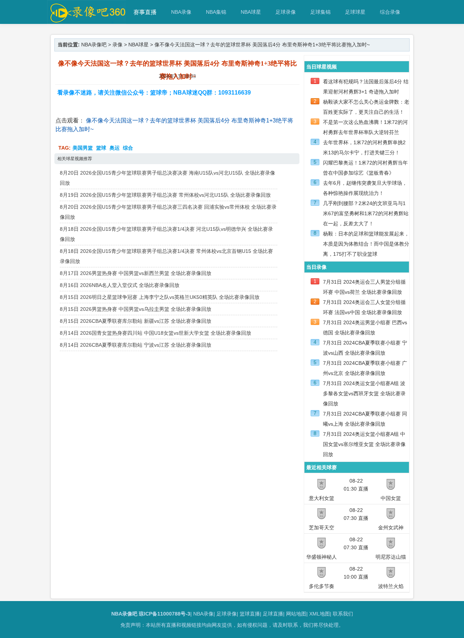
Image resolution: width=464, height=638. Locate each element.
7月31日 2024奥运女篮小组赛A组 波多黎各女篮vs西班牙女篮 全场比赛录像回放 (364, 393)
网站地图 (296, 614)
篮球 (101, 148)
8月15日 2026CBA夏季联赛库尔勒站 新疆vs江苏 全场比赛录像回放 (135, 321)
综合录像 (390, 12)
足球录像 (286, 12)
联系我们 (343, 614)
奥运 (114, 148)
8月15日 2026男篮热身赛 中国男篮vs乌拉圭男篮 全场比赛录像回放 (135, 309)
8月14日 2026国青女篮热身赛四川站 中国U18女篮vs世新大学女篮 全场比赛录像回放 (155, 333)
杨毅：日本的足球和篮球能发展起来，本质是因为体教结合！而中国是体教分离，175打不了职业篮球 (366, 244)
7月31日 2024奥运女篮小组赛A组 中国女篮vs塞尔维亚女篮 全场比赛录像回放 (364, 444)
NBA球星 (251, 12)
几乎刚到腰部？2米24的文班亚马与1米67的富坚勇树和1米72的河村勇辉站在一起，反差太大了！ (366, 213)
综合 (128, 148)
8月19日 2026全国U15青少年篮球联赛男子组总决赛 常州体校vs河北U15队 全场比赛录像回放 (165, 195)
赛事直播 (145, 12)
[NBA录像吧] (87, 20)
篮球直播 (250, 614)
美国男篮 (82, 148)
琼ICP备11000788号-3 (164, 614)
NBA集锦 (216, 12)
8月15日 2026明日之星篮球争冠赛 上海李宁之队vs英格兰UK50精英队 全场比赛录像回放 (160, 297)
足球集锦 (320, 12)
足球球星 (355, 12)
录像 (117, 44)
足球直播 (273, 614)
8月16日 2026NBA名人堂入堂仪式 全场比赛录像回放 (119, 285)
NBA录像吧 (94, 44)
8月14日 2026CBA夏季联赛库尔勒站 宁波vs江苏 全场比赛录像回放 (135, 345)
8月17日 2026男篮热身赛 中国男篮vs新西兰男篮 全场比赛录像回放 (135, 273)
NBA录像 (181, 12)
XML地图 (319, 614)
